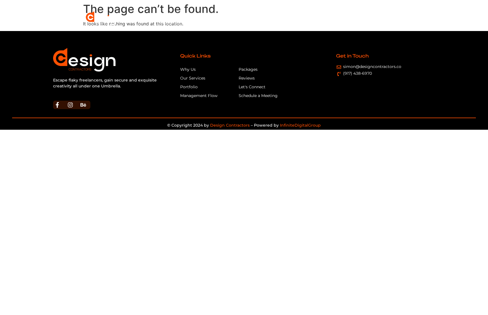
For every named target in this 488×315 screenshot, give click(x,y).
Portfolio (295, 18)
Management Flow (260, 18)
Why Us (190, 18)
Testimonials (353, 18)
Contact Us (386, 18)
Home (168, 18)
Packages (323, 18)
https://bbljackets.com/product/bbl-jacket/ (96, 91)
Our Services (219, 18)
